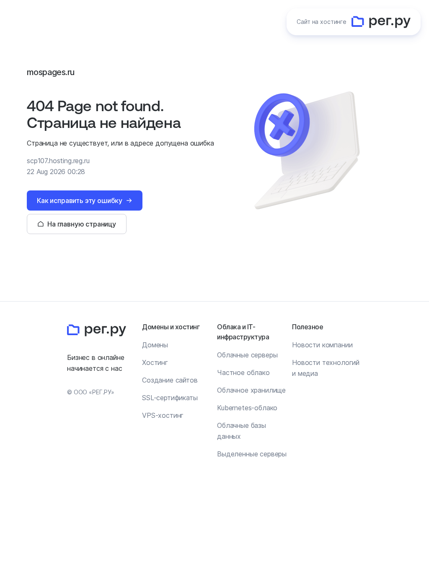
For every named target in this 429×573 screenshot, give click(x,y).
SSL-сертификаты (170, 397)
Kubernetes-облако (247, 408)
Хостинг (155, 362)
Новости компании (322, 345)
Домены (155, 345)
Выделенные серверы (252, 454)
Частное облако (243, 372)
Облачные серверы (247, 355)
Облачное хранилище (251, 390)
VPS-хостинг (162, 415)
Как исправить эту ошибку (79, 200)
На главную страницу (81, 224)
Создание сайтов (170, 380)
